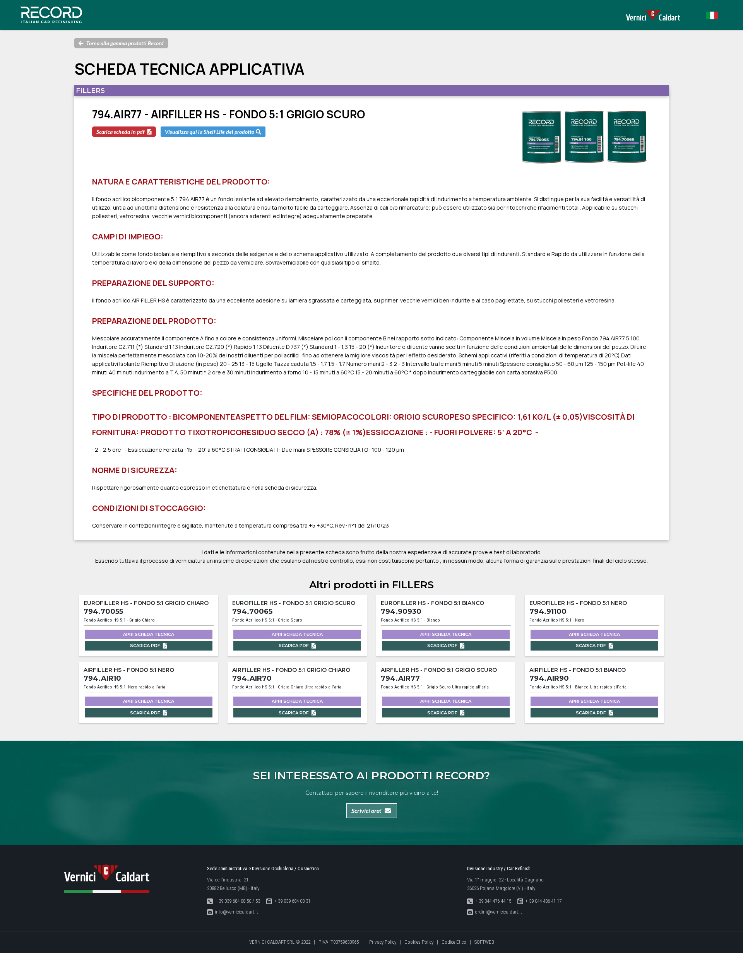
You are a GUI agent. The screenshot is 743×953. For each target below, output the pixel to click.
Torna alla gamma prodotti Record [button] (125, 43)
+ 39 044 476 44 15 (493, 901)
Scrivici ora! (366, 810)
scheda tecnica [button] (148, 634)
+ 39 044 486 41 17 (543, 901)
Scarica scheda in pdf (120, 131)
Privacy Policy (382, 942)
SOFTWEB (484, 942)
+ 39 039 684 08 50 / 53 (237, 901)
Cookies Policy (418, 942)
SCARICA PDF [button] (145, 645)
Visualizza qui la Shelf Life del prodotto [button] (209, 131)
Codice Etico (454, 942)
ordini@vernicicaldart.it (498, 912)
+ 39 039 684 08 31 (292, 901)
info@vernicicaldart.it (236, 912)
